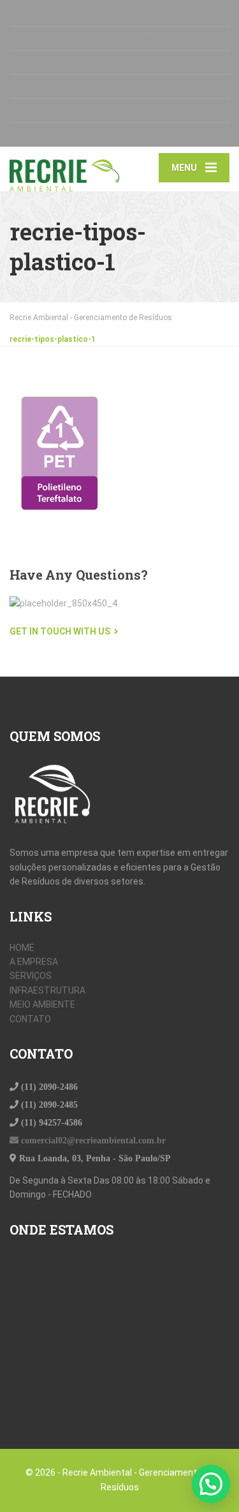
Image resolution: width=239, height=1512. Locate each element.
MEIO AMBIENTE (42, 1004)
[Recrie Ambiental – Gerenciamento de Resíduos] (65, 169)
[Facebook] (15, 134)
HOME (22, 948)
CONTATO (30, 1019)
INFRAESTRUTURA (47, 990)
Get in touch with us (60, 631)
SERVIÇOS (31, 976)
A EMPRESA (34, 962)
